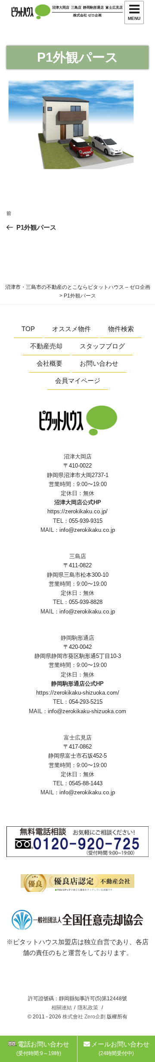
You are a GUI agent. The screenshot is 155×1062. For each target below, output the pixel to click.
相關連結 (61, 1008)
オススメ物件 (71, 328)
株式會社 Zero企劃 (83, 1017)
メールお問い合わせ (120, 1048)
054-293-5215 (85, 702)
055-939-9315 (85, 521)
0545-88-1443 (85, 783)
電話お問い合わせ (43, 1048)
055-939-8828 (85, 602)
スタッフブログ (102, 346)
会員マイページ (77, 380)
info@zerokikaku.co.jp (87, 530)
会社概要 (49, 363)
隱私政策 (88, 1008)
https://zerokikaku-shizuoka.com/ (77, 692)
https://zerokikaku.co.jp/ (77, 511)
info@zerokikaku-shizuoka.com (87, 711)
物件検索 (121, 328)
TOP (28, 328)
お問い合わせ (99, 363)
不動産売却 (46, 346)
